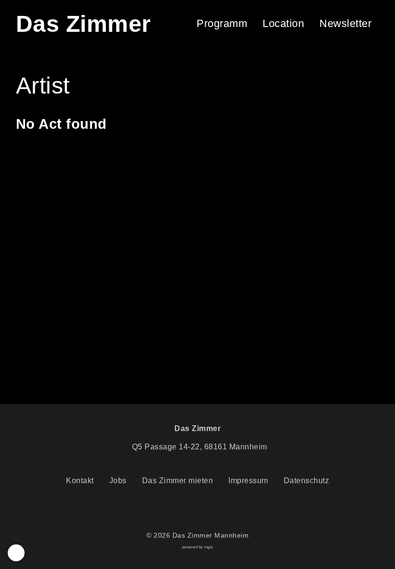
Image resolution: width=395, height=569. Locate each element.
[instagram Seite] (205, 511)
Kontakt (80, 480)
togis (208, 547)
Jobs (118, 480)
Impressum (248, 480)
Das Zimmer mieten (177, 480)
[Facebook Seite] (190, 511)
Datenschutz (306, 480)
